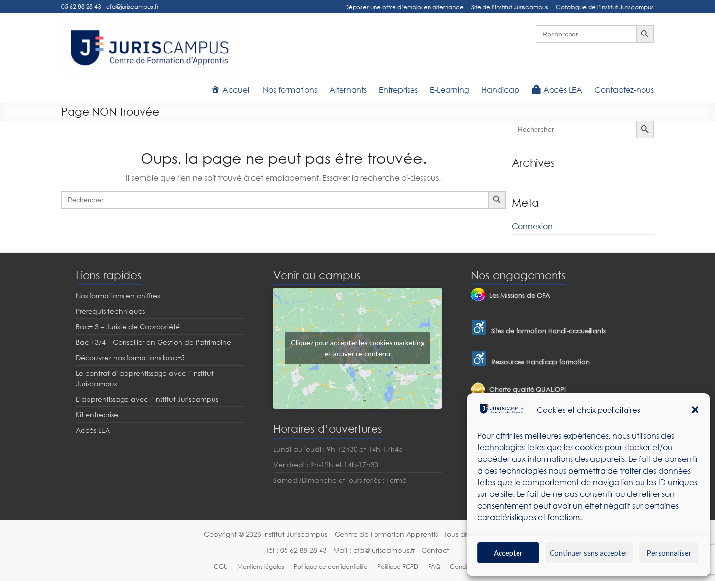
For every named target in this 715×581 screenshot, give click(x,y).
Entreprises (398, 90)
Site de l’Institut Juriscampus (509, 7)
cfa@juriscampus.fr (132, 6)
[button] (695, 410)
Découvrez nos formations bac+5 (130, 357)
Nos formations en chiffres (118, 295)
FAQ (434, 566)
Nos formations (290, 90)
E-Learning (449, 90)
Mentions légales (260, 566)
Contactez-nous (624, 90)
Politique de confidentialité (331, 566)
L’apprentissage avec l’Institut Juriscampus (147, 399)
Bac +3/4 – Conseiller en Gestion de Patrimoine (153, 342)
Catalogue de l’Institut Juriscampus (605, 7)
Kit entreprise (97, 414)
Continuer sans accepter (589, 552)
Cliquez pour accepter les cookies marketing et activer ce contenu (358, 348)
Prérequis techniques (110, 311)
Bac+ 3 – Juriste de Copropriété (128, 326)
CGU (221, 566)
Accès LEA (93, 430)
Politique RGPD (397, 566)
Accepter (508, 552)
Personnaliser (669, 552)
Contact (435, 550)
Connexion (532, 226)
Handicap (500, 90)
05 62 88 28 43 (81, 6)
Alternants (348, 90)
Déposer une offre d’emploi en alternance (404, 7)
